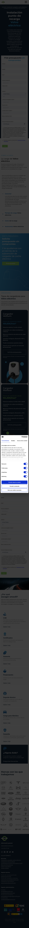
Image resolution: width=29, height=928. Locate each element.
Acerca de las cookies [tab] (22, 440)
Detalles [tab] (13, 440)
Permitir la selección (14, 486)
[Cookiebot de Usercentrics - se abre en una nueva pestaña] (21, 437)
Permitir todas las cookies (14, 482)
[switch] (25, 468)
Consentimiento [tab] (5, 440)
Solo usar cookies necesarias (14, 490)
